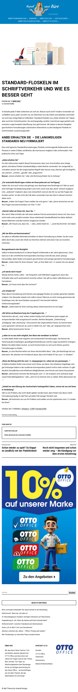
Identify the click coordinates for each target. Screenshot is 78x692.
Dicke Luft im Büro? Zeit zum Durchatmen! (17, 627)
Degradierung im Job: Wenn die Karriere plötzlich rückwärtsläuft (24, 620)
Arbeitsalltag (46, 18)
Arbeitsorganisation (17, 18)
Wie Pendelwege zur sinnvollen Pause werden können (21, 635)
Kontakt (38, 650)
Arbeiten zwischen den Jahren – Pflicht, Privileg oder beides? (23, 631)
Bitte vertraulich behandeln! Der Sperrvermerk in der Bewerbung (24, 610)
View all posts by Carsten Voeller (17, 435)
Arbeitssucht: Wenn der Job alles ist (15, 613)
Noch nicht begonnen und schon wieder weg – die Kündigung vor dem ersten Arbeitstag (59, 449)
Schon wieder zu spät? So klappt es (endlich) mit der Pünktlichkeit (19, 448)
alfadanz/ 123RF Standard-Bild (34, 409)
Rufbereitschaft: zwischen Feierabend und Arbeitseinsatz (22, 624)
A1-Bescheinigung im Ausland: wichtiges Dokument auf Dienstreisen (26, 617)
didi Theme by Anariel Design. (16, 688)
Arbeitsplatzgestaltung (29, 21)
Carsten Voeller (9, 104)
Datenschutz (40, 660)
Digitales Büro (61, 18)
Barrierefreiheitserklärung (45, 664)
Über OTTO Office (50, 21)
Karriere (33, 18)
